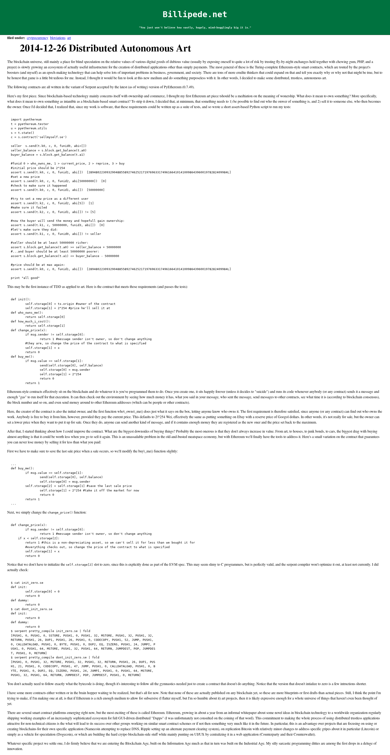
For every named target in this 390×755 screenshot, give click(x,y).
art (69, 37)
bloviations (57, 37)
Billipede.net (195, 14)
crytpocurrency (37, 37)
